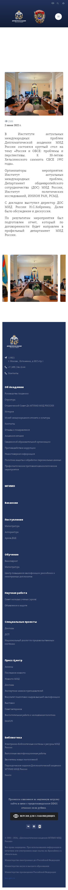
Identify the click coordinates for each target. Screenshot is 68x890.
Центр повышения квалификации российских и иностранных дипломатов (30, 574)
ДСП (7, 634)
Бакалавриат (11, 561)
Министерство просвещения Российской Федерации (30, 872)
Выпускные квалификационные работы (25, 753)
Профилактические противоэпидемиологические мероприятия (31, 467)
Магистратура (12, 526)
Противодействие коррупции (20, 447)
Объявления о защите (16, 605)
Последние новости (15, 672)
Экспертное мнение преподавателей (24, 690)
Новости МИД (12, 678)
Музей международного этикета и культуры (27, 417)
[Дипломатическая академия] (19, 16)
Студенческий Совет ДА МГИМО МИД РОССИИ (29, 405)
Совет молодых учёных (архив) (21, 599)
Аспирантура (12, 532)
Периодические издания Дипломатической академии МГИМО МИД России (33, 767)
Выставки (10, 702)
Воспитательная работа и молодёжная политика (30, 715)
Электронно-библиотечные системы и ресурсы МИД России (32, 745)
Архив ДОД (10, 538)
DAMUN (9, 721)
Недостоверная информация (20, 453)
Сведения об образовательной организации (27, 441)
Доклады (9, 628)
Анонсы (9, 666)
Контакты (13, 373)
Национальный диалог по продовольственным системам (29, 642)
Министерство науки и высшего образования (27, 866)
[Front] (14, 341)
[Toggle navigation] (58, 16)
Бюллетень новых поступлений (21, 759)
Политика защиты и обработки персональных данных (33, 460)
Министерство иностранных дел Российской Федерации (32, 860)
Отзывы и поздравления (17, 429)
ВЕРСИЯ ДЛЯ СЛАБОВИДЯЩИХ (37, 816)
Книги (8, 775)
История (9, 411)
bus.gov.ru (10, 878)
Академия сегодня (14, 435)
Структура (10, 399)
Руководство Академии (17, 393)
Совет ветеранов (13, 709)
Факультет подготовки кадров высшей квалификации (32, 697)
